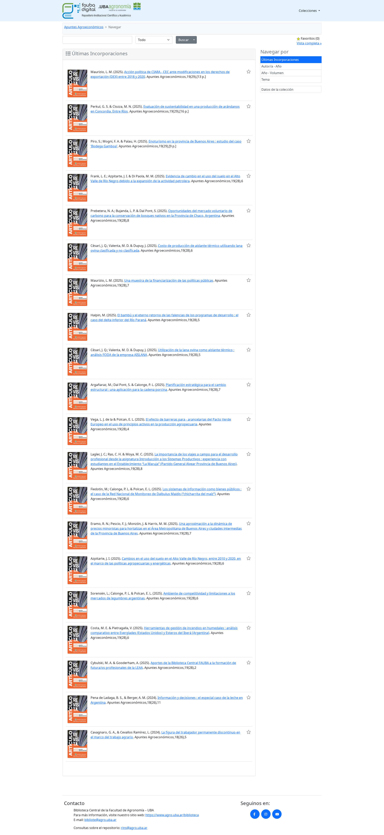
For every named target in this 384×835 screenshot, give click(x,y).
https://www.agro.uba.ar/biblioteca (172, 815)
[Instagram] (266, 814)
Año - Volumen (272, 73)
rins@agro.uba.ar (134, 828)
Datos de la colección (277, 89)
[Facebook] (255, 814)
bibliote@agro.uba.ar (100, 820)
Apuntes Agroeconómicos (83, 27)
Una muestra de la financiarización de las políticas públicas (168, 280)
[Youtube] (277, 814)
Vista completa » (309, 43)
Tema (265, 79)
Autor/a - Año (271, 66)
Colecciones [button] (308, 10)
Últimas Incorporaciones (280, 59)
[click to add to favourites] (249, 71)
